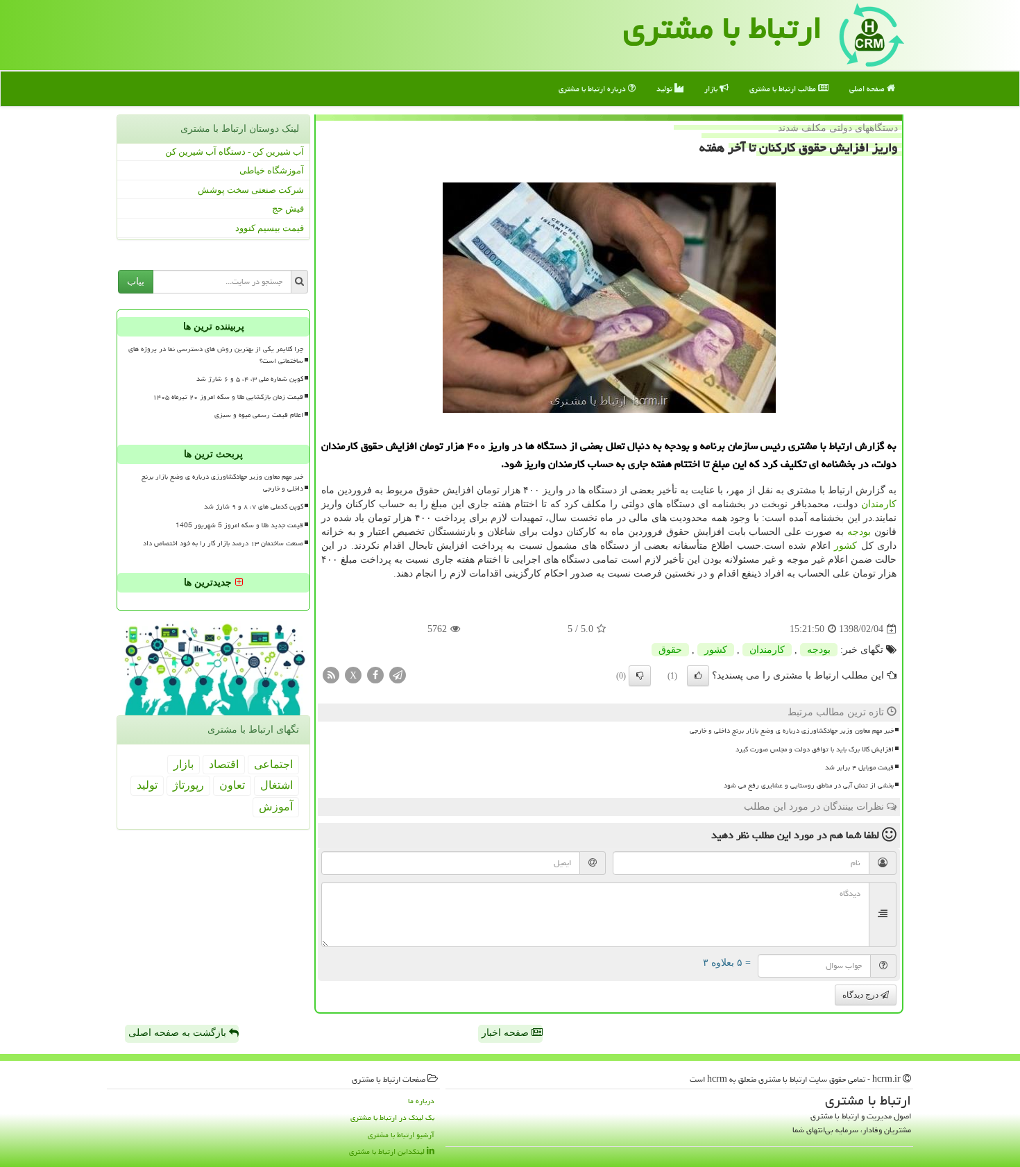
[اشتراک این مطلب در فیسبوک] (375, 675)
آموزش (276, 806)
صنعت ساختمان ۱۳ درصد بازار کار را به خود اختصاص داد (223, 543)
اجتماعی (273, 764)
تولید (665, 88)
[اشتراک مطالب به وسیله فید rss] (331, 675)
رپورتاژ (188, 785)
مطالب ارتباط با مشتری (783, 88)
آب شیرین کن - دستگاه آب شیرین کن (234, 151)
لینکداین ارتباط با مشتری (388, 1151)
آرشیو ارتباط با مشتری (401, 1134)
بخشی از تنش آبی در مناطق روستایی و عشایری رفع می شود (809, 785)
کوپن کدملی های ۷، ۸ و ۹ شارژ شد (253, 506)
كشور (845, 545)
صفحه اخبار (507, 1033)
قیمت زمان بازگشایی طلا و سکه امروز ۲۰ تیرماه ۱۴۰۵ (228, 397)
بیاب (135, 281)
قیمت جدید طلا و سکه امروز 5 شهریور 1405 (239, 525)
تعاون (232, 785)
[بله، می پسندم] (698, 675)
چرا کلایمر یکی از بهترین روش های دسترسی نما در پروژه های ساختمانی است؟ (215, 355)
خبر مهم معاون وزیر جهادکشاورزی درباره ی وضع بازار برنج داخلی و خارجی (792, 731)
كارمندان (878, 504)
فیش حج (288, 208)
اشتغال (276, 785)
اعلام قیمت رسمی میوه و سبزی (258, 415)
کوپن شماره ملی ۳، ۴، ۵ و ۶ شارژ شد (249, 379)
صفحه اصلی (868, 88)
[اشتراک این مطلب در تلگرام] (397, 675)
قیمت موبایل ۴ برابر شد (859, 767)
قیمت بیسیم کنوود (269, 228)
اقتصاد (224, 764)
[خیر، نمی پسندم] (640, 675)
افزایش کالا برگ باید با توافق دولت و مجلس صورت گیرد (815, 749)
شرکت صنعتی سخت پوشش (251, 190)
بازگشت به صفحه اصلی (178, 1033)
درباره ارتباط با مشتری (593, 88)
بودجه (859, 532)
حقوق (670, 650)
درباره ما (421, 1100)
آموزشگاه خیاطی (271, 170)
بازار (712, 88)
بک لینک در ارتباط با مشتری (392, 1117)
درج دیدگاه (861, 995)
